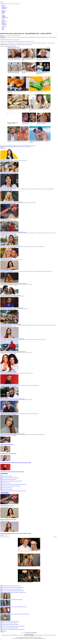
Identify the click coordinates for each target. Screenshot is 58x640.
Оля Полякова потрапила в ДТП (5, 219)
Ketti (8, 190)
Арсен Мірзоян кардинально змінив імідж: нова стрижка (9, 627)
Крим (24, 146)
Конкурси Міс (4, 8)
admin (8, 161)
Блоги (3, 29)
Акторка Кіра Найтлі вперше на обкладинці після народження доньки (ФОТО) (19, 44)
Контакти (3, 15)
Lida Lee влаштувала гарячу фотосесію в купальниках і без (9, 172)
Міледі (3, 18)
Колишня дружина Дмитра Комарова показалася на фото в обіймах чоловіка (12, 338)
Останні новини (4, 473)
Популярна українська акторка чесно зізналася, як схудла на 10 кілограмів (11, 587)
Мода (3, 22)
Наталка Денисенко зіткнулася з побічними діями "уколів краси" (11, 599)
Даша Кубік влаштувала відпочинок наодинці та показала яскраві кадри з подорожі (13, 283)
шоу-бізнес (11, 146)
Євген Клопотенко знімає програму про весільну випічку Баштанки (10, 324)
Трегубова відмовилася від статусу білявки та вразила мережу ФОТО (11, 201)
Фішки (3, 12)
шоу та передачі (20, 146)
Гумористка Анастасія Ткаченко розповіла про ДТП (8, 479)
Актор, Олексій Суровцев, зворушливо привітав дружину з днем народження (12, 398)
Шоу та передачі (4, 21)
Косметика (3, 11)
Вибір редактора (5, 492)
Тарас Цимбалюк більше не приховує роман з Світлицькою (9, 384)
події (16, 146)
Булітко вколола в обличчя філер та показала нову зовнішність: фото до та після (13, 606)
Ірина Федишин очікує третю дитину (6, 258)
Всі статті (3, 5)
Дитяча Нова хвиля (28, 146)
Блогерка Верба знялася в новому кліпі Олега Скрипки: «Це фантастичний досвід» (13, 484)
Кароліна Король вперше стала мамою (6, 159)
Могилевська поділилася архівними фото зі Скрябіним (8, 372)
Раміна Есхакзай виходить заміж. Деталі (6, 270)
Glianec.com (28, 632)
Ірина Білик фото (7, 146)
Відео (3, 13)
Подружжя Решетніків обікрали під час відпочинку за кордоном (10, 295)
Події (3, 20)
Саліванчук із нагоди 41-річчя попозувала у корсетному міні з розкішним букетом (13, 351)
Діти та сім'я (4, 7)
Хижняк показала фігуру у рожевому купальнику (9, 621)
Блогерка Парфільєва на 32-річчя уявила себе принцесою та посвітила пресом (12, 433)
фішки (15, 146)
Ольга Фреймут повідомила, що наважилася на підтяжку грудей (10, 245)
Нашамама (3, 16)
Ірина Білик (2, 146)
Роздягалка (16, 173)
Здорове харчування (5, 17)
